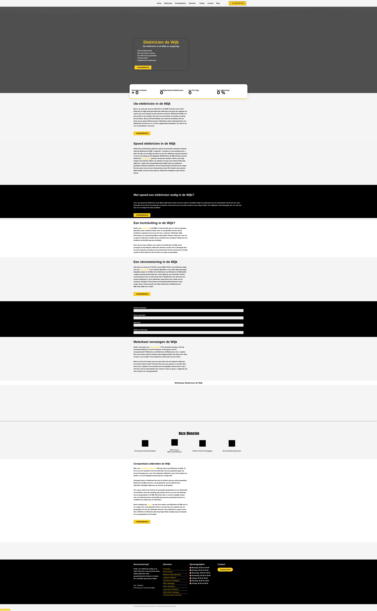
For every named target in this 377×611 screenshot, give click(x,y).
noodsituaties (146, 158)
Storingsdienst (180, 3)
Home (159, 3)
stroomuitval (144, 269)
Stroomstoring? (141, 564)
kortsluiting (146, 228)
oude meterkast (155, 347)
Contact (210, 3)
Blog (218, 3)
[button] (192, 3)
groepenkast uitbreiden (148, 468)
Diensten (192, 3)
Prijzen (202, 3)
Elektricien (168, 3)
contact (149, 504)
